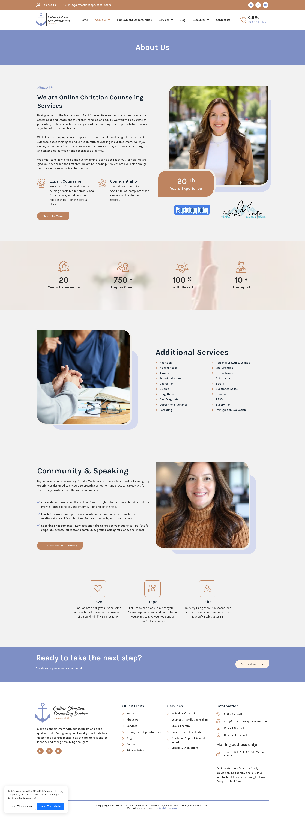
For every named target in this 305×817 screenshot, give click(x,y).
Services (164, 19)
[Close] (61, 792)
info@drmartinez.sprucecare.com (89, 5)
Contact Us (223, 19)
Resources (199, 19)
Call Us (253, 17)
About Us (100, 19)
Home (84, 19)
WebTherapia (168, 808)
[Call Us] (243, 20)
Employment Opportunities (134, 19)
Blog (183, 19)
